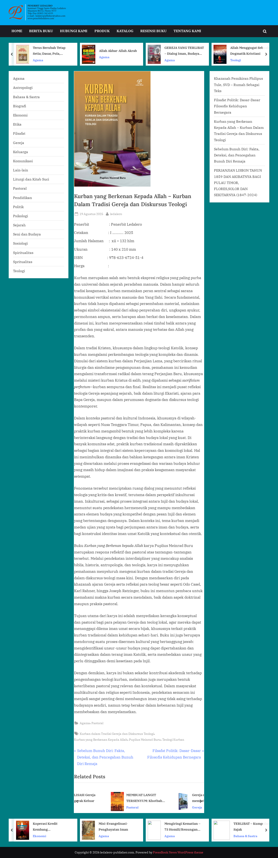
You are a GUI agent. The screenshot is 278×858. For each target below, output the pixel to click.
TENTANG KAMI (187, 30)
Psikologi (20, 216)
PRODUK (102, 30)
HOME (17, 30)
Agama (38, 60)
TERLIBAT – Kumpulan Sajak (251, 826)
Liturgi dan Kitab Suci (31, 179)
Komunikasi (23, 161)
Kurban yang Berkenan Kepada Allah (100, 739)
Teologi (235, 60)
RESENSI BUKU (153, 30)
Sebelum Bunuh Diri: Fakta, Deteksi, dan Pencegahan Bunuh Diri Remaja (236, 155)
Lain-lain (20, 170)
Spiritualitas (23, 252)
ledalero (116, 214)
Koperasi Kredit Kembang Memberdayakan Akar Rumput (50, 826)
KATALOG (125, 30)
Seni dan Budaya (27, 234)
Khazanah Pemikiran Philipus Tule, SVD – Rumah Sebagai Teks (238, 84)
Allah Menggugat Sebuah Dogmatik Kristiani (249, 50)
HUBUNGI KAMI (73, 30)
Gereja (169, 807)
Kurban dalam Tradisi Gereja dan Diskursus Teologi (117, 734)
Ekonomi (20, 115)
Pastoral (97, 723)
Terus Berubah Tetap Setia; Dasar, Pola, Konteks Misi (49, 50)
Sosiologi (20, 243)
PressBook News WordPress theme (178, 852)
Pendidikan (22, 197)
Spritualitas (22, 261)
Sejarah (19, 225)
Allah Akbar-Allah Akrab (118, 50)
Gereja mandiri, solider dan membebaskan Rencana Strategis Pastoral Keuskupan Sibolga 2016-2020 (185, 798)
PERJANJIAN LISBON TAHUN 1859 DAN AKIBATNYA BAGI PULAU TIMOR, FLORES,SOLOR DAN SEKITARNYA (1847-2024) (238, 182)
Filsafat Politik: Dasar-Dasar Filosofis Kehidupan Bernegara (237, 106)
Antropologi (23, 87)
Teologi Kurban (173, 739)
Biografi (19, 106)
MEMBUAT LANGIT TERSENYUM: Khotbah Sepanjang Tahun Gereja (117, 798)
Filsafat (19, 133)
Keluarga (20, 151)
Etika (17, 124)
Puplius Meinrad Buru (145, 739)
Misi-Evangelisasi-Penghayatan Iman (113, 826)
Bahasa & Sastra (26, 96)
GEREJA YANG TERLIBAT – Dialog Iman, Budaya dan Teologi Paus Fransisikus (184, 50)
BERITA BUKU (41, 30)
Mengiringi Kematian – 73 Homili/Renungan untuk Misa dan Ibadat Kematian (182, 826)
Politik (18, 206)
